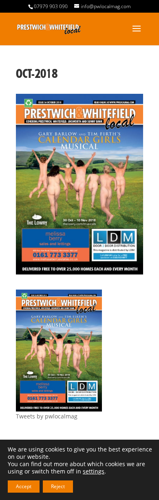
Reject (58, 486)
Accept (23, 486)
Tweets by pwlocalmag (46, 416)
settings (93, 471)
